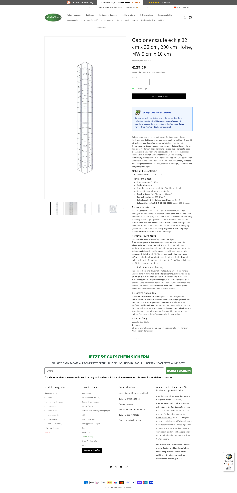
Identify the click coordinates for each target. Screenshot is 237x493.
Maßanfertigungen (51, 393)
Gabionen (48, 397)
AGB (83, 415)
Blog (83, 428)
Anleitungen (87, 432)
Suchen (85, 445)
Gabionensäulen (51, 406)
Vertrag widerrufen (92, 450)
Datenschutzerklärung (91, 397)
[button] (75, 15)
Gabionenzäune (50, 410)
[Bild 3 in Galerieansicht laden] (85, 208)
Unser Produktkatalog (90, 441)
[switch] (228, 468)
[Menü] (233, 453)
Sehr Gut (124, 2)
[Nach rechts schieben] (123, 208)
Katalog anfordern (51, 428)
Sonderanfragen (88, 436)
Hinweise (136, 2)
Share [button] (137, 338)
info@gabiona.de (133, 420)
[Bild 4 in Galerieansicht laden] (99, 208)
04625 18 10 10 (133, 399)
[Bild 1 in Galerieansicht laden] (56, 208)
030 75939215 (133, 414)
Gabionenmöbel (50, 419)
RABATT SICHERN (179, 371)
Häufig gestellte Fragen (91, 424)
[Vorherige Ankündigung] (89, 7)
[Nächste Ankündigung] (147, 7)
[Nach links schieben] (47, 208)
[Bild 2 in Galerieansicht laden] (71, 208)
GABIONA (113, 487)
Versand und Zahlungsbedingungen (96, 410)
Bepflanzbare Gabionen (53, 402)
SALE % (47, 432)
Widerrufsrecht (88, 406)
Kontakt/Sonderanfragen (54, 424)
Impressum (86, 393)
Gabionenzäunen (164, 417)
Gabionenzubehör (51, 415)
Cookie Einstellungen (90, 402)
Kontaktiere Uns (88, 419)
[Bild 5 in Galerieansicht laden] (113, 208)
